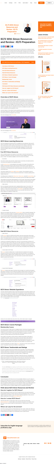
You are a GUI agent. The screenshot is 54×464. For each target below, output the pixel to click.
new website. (13, 114)
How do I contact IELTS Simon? (9, 90)
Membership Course (7, 79)
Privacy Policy (34, 458)
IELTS (15, 2)
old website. (13, 130)
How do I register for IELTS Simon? (10, 88)
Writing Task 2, (21, 176)
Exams (31, 443)
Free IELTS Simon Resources (8, 70)
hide (32, 62)
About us (25, 443)
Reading (12, 171)
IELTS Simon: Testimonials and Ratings (11, 81)
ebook (3, 251)
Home (6, 2)
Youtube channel (19, 212)
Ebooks (41, 2)
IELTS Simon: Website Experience (10, 75)
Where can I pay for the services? (10, 92)
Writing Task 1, (15, 176)
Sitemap (19, 458)
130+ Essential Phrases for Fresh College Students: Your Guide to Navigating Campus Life (45, 42)
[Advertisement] (27, 13)
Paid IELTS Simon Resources (8, 72)
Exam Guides (25, 2)
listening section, (6, 164)
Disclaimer (24, 458)
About (35, 2)
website (5, 235)
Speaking (17, 171)
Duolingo (10, 2)
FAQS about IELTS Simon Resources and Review (13, 86)
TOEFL (19, 2)
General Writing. (31, 176)
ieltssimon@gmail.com (17, 396)
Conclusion (4, 84)
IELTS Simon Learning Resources (9, 68)
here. (18, 343)
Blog (31, 2)
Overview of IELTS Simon (8, 66)
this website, (20, 188)
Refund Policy (28, 458)
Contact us (50, 2)
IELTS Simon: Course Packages (9, 77)
